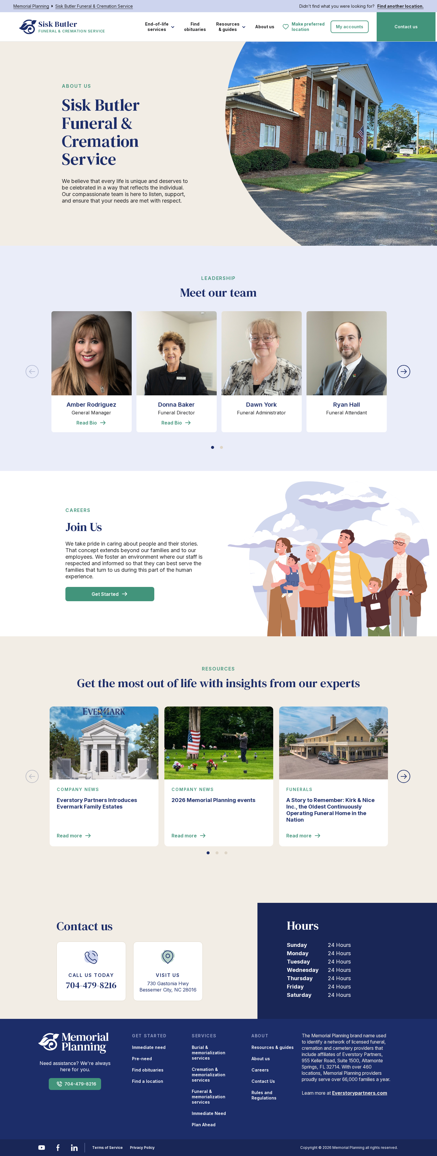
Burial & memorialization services (208, 1053)
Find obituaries (195, 26)
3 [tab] (225, 852)
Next (404, 371)
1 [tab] (212, 447)
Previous (33, 371)
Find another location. (400, 6)
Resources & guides (228, 26)
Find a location (147, 1081)
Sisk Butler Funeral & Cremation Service (94, 6)
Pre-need (142, 1058)
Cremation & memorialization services (208, 1075)
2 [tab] (221, 447)
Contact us (406, 26)
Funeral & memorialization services (208, 1097)
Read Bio (86, 423)
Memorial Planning (31, 6)
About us (264, 26)
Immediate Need (209, 1113)
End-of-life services (157, 26)
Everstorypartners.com (359, 1093)
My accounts (349, 26)
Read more (69, 836)
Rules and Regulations (263, 1095)
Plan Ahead (204, 1124)
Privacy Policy (142, 1147)
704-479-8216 (80, 1083)
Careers (260, 1069)
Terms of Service (107, 1147)
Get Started (105, 594)
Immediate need (149, 1047)
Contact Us (263, 1081)
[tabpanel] (91, 371)
